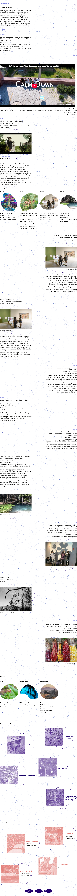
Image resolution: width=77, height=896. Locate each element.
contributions (5, 3)
